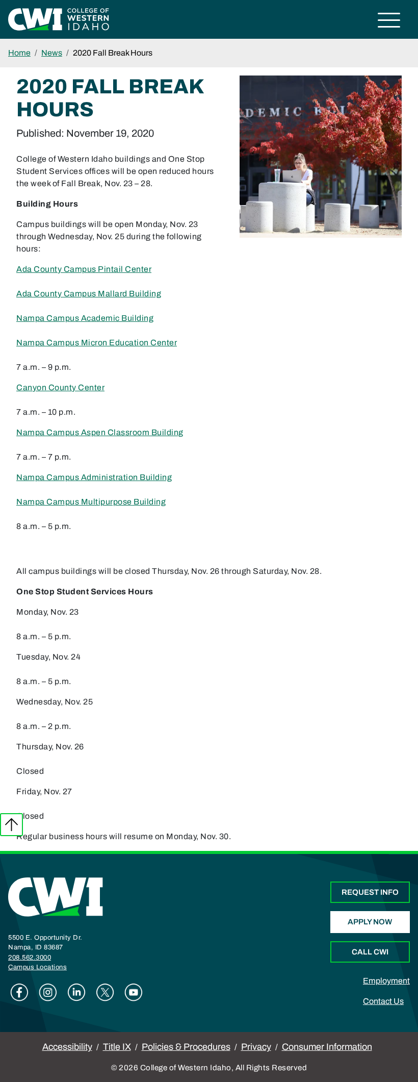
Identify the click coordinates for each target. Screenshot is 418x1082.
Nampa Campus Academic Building (84, 318)
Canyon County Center (60, 387)
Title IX (117, 1047)
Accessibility (67, 1047)
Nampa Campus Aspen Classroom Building (100, 432)
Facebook (19, 992)
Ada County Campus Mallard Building (88, 293)
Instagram (48, 992)
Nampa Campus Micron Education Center (96, 342)
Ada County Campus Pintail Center (83, 269)
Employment (386, 980)
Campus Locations (37, 967)
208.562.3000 (29, 957)
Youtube (133, 992)
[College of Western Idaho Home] (58, 18)
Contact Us (383, 1001)
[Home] (55, 896)
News (51, 52)
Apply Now (370, 922)
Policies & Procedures (186, 1047)
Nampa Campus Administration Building (94, 477)
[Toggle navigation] (389, 21)
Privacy (256, 1047)
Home (19, 52)
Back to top (11, 824)
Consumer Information (327, 1047)
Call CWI (370, 952)
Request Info (370, 892)
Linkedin (76, 992)
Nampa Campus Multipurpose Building (91, 501)
